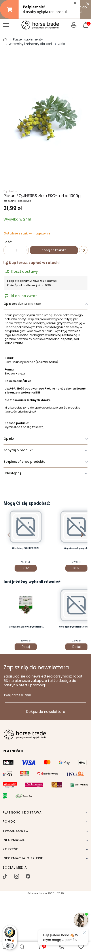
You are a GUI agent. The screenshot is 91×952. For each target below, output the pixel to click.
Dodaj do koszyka (54, 250)
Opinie (9, 438)
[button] (22, 947)
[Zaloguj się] (73, 25)
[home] (5, 39)
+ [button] (26, 250)
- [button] (6, 250)
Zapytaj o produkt (18, 450)
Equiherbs (10, 191)
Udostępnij (12, 473)
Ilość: (8, 242)
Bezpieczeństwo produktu (24, 461)
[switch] (10, 945)
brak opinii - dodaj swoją (18, 201)
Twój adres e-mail (17, 695)
